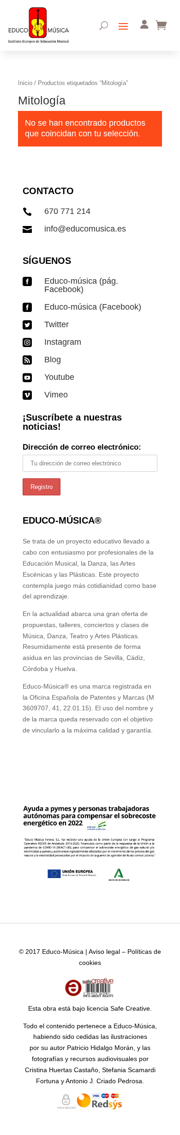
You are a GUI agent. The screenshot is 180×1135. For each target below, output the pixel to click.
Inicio (25, 82)
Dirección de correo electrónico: (82, 447)
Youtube (59, 377)
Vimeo (56, 394)
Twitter (56, 324)
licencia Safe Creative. (119, 1008)
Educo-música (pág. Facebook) (81, 285)
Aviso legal (104, 951)
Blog (52, 359)
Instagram (62, 342)
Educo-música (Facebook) (92, 306)
